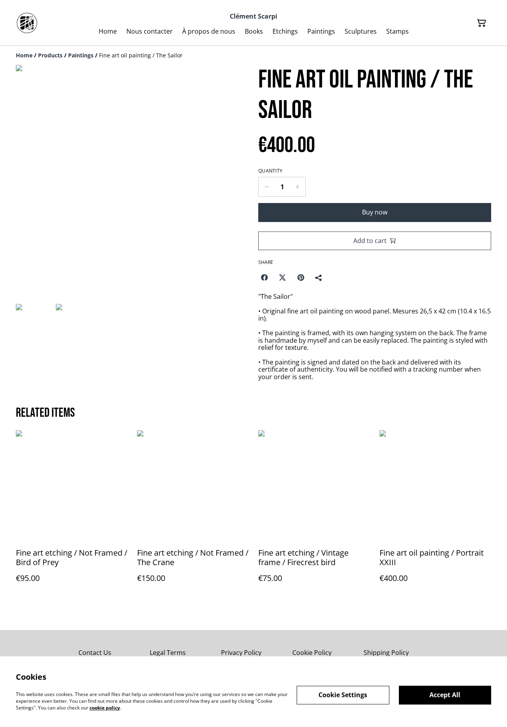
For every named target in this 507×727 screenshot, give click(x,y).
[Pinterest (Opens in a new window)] (301, 277)
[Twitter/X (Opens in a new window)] (282, 277)
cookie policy (105, 707)
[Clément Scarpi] (27, 23)
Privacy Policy (241, 652)
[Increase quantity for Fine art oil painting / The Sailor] (298, 187)
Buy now (374, 212)
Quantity (270, 171)
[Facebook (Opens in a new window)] (264, 277)
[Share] (319, 277)
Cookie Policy (312, 652)
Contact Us (94, 652)
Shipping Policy (386, 652)
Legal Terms (168, 652)
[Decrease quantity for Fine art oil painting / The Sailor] (266, 187)
